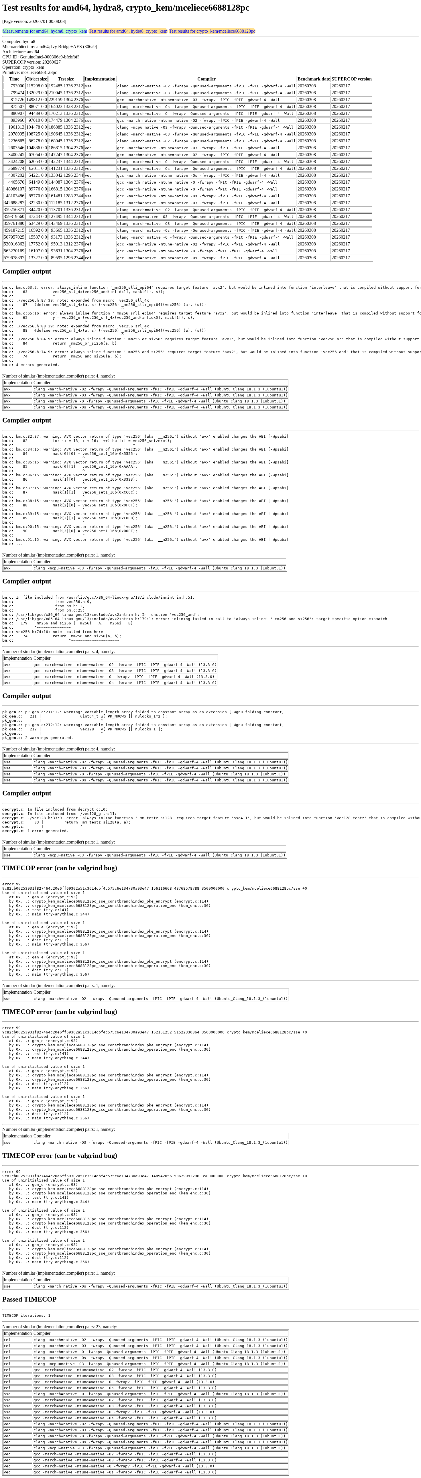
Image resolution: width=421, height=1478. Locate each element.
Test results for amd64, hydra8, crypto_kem (128, 31)
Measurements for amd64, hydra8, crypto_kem (45, 31)
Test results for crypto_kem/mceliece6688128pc (212, 31)
